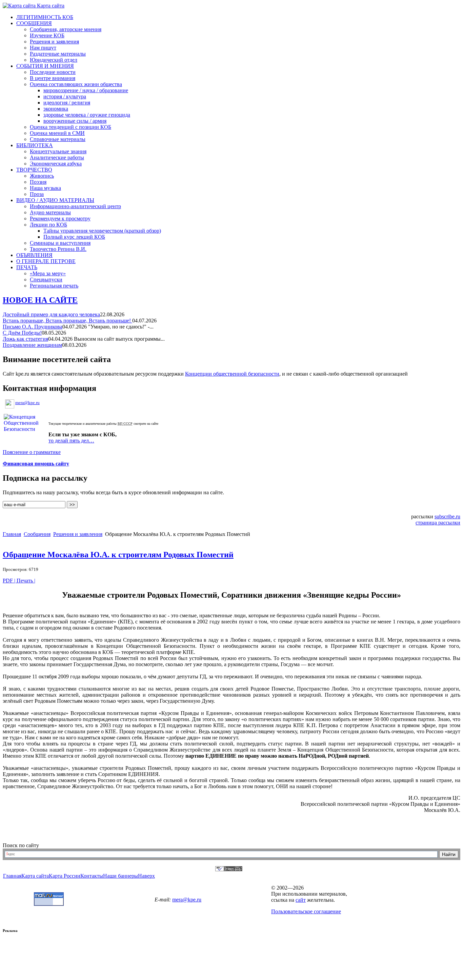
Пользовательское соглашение (306, 911)
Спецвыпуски (46, 279)
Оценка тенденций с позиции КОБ (70, 127)
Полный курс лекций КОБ (74, 237)
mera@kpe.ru (27, 402)
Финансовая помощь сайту (36, 463)
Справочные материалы (57, 139)
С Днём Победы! (22, 333)
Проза (37, 194)
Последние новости (53, 72)
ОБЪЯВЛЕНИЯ (34, 255)
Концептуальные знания (58, 151)
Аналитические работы (57, 157)
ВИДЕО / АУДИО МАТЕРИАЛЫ (55, 200)
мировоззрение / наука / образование (85, 90)
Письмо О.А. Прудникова (32, 327)
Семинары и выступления (60, 243)
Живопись (42, 176)
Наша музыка (45, 188)
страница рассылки (438, 522)
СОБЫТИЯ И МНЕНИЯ (45, 66)
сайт (301, 900)
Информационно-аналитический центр (75, 206)
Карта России (64, 876)
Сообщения (37, 534)
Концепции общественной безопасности (232, 374)
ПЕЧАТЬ (26, 267)
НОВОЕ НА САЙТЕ (40, 300)
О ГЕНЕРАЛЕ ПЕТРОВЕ (46, 261)
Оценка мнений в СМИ (57, 133)
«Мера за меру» (48, 273)
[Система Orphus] (228, 869)
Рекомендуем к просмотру (60, 218)
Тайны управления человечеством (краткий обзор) (102, 231)
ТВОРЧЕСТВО (34, 170)
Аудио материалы (50, 212)
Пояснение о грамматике (32, 452)
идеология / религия (66, 102)
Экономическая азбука (56, 163)
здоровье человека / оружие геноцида (86, 115)
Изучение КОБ (47, 35)
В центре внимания (52, 78)
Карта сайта (50, 5)
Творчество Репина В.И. (58, 249)
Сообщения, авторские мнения (65, 29)
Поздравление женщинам (32, 345)
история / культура (64, 96)
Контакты (91, 876)
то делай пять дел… (71, 440)
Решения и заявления (54, 41)
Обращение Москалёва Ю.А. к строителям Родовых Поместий (118, 554)
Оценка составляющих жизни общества (76, 84)
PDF (8, 580)
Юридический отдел (53, 60)
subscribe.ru (447, 516)
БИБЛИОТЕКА (34, 145)
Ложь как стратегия (25, 339)
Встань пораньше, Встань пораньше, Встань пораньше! (67, 320)
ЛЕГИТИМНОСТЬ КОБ (44, 17)
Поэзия (38, 182)
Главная (12, 534)
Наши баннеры (120, 876)
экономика (55, 109)
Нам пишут (43, 48)
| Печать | (24, 580)
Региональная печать (54, 285)
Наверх (146, 876)
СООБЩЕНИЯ (34, 23)
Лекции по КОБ (48, 224)
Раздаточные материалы (58, 54)
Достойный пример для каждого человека (51, 314)
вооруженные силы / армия (74, 121)
